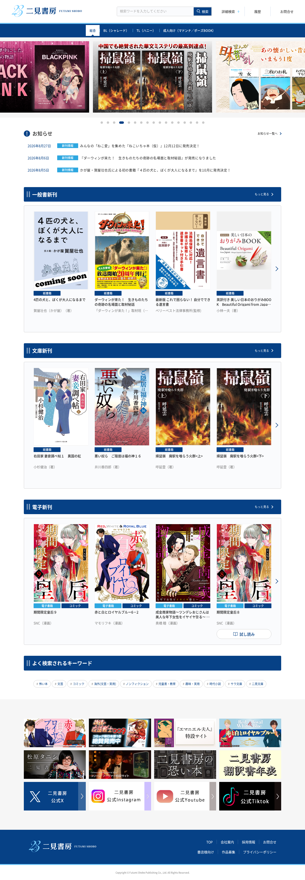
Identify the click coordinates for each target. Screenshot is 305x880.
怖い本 (43, 684)
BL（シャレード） (116, 30)
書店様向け (205, 852)
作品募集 (228, 852)
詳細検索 (228, 11)
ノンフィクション (137, 684)
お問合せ (287, 11)
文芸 (60, 684)
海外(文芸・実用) (105, 684)
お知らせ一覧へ (268, 133)
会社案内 (227, 842)
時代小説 (215, 684)
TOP (209, 842)
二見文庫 (257, 684)
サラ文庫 (236, 684)
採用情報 (248, 842)
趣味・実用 (192, 684)
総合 (93, 30)
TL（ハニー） (146, 30)
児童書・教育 (167, 684)
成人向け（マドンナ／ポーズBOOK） (189, 30)
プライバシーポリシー (259, 852)
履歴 (257, 11)
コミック (78, 684)
